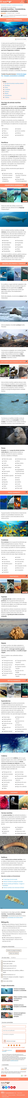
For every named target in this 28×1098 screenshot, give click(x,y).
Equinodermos (8, 95)
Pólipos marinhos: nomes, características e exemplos (20, 998)
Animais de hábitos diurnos (9, 961)
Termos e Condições (11, 1095)
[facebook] (3, 1087)
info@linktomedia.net (14, 1060)
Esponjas (7, 92)
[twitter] (6, 1087)
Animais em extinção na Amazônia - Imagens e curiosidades (13, 978)
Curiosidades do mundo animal (17, 5)
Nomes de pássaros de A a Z (9, 968)
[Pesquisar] (26, 2)
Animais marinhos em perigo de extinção (13, 882)
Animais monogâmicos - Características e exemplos (20, 1014)
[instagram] (9, 1087)
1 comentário (17, 13)
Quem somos (19, 1092)
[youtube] (11, 1087)
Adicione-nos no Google (21, 39)
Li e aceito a (7, 1051)
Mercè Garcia (6, 15)
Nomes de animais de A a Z (9, 975)
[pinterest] (14, 1087)
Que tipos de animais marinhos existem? (14, 83)
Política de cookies (5, 1096)
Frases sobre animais (7, 981)
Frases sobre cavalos (7, 964)
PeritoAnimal (3, 5)
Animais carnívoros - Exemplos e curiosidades (20, 1006)
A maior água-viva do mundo (10, 880)
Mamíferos (7, 86)
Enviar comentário (20, 1051)
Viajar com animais (14, 953)
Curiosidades (8, 5)
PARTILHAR (22, 2)
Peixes (6, 88)
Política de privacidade (21, 1095)
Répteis (6, 94)
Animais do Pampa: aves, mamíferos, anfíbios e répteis (13, 971)
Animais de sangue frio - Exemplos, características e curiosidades (13, 75)
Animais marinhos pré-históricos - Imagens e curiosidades (13, 885)
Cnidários (7, 97)
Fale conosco (4, 1095)
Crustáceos (7, 90)
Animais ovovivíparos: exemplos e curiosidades (20, 989)
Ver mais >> (23, 98)
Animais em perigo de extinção (14, 950)
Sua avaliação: (6, 1047)
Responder (3, 1075)
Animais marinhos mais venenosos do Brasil (13, 888)
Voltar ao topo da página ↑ (14, 1079)
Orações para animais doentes (10, 966)
